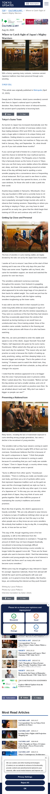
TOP (4, 10)
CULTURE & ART (15, 10)
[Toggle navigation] (46, 4)
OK (25, 788)
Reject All (25, 783)
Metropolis (38, 90)
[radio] (13, 618)
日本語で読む (7, 84)
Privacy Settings (25, 777)
